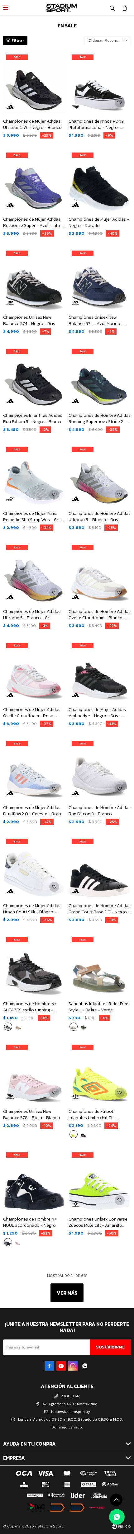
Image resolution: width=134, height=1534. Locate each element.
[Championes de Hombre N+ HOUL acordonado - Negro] (34, 1180)
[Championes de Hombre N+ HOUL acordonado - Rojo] (18, 1242)
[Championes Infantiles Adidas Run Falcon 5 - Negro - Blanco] (34, 377)
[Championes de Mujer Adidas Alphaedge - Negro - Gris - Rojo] (100, 671)
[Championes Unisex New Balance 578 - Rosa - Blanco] (34, 1073)
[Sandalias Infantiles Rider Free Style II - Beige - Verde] (100, 965)
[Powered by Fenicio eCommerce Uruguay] (121, 1526)
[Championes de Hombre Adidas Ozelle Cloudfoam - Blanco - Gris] (100, 573)
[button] (112, 8)
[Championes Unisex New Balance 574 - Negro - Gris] (34, 278)
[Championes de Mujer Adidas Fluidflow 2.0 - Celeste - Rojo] (34, 769)
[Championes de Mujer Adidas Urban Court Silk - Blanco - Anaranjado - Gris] (34, 867)
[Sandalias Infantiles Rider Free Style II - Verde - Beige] (83, 1027)
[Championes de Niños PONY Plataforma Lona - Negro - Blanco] (100, 82)
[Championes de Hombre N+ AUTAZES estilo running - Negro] (34, 965)
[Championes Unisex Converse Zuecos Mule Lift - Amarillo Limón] (100, 1180)
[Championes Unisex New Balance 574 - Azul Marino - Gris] (100, 278)
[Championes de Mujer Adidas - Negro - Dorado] (100, 180)
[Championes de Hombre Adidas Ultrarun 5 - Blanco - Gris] (100, 475)
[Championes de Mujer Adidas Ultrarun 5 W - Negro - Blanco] (34, 82)
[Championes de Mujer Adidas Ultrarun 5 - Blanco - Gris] (34, 573)
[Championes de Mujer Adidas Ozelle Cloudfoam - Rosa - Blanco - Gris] (34, 671)
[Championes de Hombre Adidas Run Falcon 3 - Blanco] (100, 769)
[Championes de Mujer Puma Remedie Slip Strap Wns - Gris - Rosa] (34, 475)
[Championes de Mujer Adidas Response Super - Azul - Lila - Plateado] (34, 180)
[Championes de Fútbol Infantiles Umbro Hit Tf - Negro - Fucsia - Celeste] (83, 1134)
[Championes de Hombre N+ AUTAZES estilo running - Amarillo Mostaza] (18, 1027)
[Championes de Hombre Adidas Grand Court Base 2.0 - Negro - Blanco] (100, 867)
